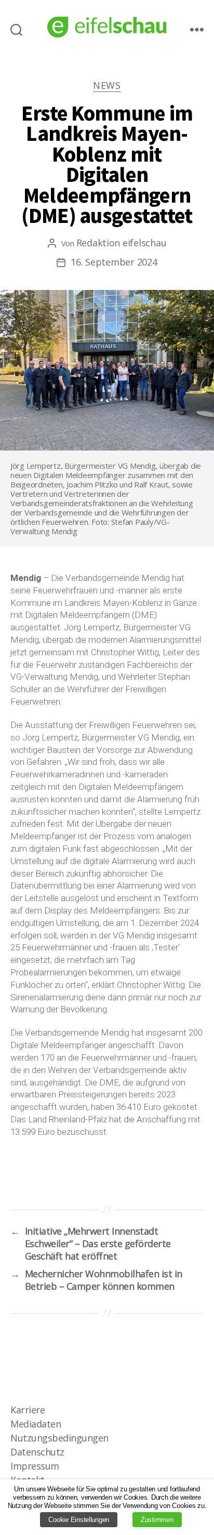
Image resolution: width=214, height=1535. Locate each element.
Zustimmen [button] (157, 1520)
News (107, 85)
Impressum (34, 1466)
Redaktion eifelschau (121, 242)
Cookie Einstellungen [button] (78, 1520)
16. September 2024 (114, 262)
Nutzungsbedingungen (59, 1438)
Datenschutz (37, 1452)
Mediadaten (35, 1424)
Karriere (27, 1410)
